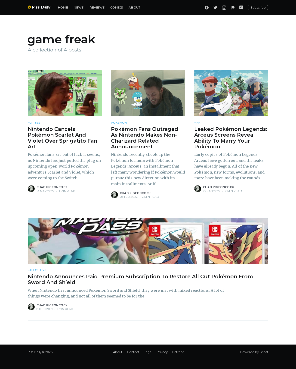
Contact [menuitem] (133, 352)
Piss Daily (41, 7)
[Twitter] (215, 7)
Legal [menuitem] (148, 352)
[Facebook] (207, 7)
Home (63, 7)
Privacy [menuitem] (162, 352)
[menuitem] (63, 7)
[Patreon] (232, 7)
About (135, 7)
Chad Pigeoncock (52, 187)
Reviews (97, 7)
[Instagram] (224, 7)
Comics (116, 7)
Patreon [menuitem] (178, 352)
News (79, 7)
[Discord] (241, 7)
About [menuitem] (117, 352)
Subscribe (258, 7)
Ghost (263, 352)
